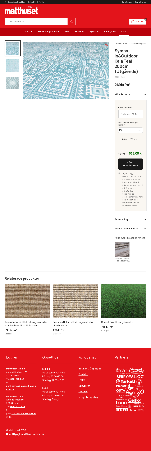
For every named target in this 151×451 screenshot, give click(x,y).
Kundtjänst (127, 2)
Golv (66, 31)
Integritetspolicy (88, 397)
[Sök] (71, 21)
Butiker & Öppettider (90, 368)
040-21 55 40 (17, 379)
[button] (106, 44)
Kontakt (83, 374)
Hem (8, 434)
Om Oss (82, 391)
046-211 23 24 (17, 406)
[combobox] (36, 21)
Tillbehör (79, 31)
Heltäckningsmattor (48, 31)
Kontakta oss (140, 2)
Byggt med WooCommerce (29, 434)
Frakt (81, 380)
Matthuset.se (121, 43)
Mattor (28, 31)
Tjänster (94, 31)
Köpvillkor (84, 385)
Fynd (124, 31)
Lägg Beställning (130, 164)
